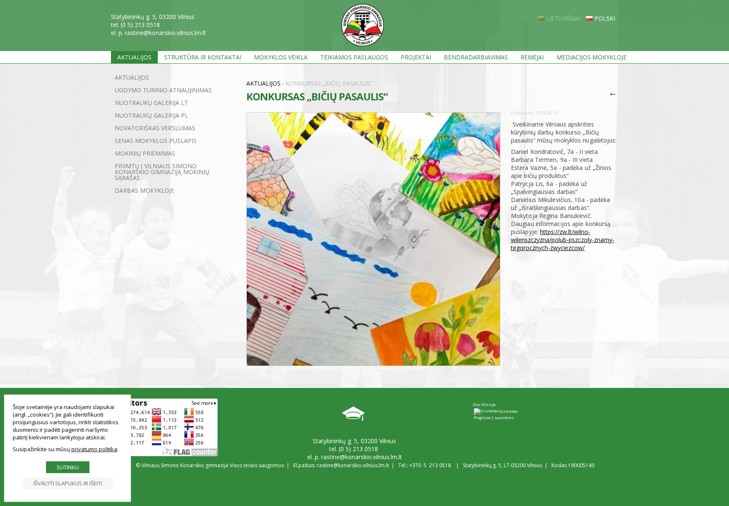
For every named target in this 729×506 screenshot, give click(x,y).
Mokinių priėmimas (145, 153)
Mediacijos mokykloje (591, 57)
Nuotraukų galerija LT (151, 103)
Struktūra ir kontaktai (202, 57)
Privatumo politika (94, 449)
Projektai (416, 57)
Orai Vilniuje (484, 404)
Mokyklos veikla (281, 57)
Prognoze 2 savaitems (494, 417)
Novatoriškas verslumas (155, 128)
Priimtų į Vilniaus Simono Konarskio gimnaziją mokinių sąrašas (162, 172)
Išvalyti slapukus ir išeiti (67, 483)
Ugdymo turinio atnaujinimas (163, 90)
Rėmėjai (532, 57)
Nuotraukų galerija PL (151, 115)
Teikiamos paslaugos (354, 57)
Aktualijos (134, 57)
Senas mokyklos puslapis (156, 141)
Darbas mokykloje (144, 190)
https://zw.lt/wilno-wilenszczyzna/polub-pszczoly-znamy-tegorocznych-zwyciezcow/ (562, 240)
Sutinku (68, 467)
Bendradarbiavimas (476, 57)
